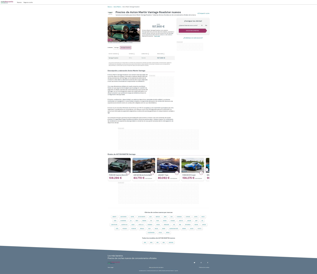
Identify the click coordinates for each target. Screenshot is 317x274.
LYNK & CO (141, 224)
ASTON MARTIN (141, 216)
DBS (157, 242)
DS (131, 220)
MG (174, 224)
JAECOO (181, 220)
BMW (165, 216)
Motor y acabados (113, 53)
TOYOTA (199, 228)
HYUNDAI (173, 220)
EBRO (137, 220)
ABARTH (114, 216)
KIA (202, 220)
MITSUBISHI (187, 224)
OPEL (117, 228)
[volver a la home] (114, 262)
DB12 (151, 242)
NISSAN (196, 224)
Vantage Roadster (126, 47)
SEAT (149, 228)
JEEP (196, 220)
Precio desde (160, 53)
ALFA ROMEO (123, 216)
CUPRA (195, 216)
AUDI (150, 216)
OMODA (204, 224)
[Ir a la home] (7, 2)
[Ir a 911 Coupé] (192, 169)
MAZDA (158, 224)
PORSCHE (133, 228)
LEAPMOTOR (124, 224)
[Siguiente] (206, 169)
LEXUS (133, 224)
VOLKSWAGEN (151, 232)
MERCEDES (166, 224)
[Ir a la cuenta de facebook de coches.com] (207, 262)
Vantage (116, 47)
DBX (164, 242)
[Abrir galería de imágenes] (138, 29)
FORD (157, 220)
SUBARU (184, 228)
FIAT (151, 220)
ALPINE (132, 216)
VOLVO (160, 232)
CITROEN (188, 216)
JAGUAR (189, 220)
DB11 (145, 242)
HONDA (165, 220)
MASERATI (150, 224)
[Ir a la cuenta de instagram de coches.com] (201, 262)
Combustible (144, 53)
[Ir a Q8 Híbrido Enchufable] (143, 169)
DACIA (203, 216)
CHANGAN (179, 216)
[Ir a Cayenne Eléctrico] (119, 169)
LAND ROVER (114, 224)
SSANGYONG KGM (173, 228)
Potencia (131, 53)
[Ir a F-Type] (168, 169)
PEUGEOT (125, 228)
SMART (163, 228)
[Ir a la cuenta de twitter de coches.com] (194, 262)
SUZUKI (191, 228)
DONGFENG (123, 220)
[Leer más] (157, 36)
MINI (180, 224)
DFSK (115, 220)
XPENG (167, 232)
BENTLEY (158, 216)
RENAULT (142, 228)
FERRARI (144, 220)
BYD (172, 216)
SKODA (156, 228)
